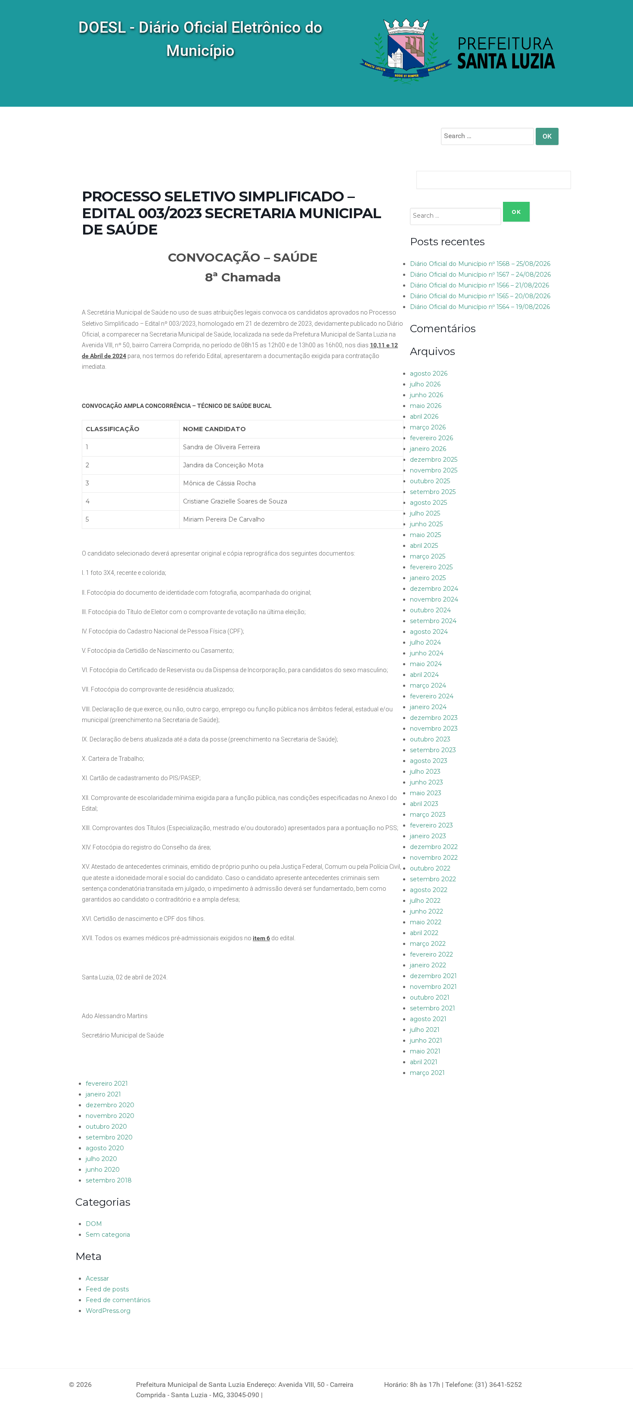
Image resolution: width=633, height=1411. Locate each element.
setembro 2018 (109, 1180)
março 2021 (427, 1073)
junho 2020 (103, 1169)
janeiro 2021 (103, 1094)
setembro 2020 (109, 1137)
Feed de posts (107, 1289)
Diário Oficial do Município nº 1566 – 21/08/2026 (479, 285)
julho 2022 (425, 901)
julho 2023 (425, 771)
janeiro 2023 (428, 836)
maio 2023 (425, 793)
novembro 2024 (434, 599)
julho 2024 (425, 642)
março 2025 (427, 556)
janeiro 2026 (428, 449)
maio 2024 (426, 664)
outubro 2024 (430, 610)
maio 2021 (425, 1051)
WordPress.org (108, 1311)
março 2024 (428, 685)
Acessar (97, 1278)
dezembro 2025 (433, 459)
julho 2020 (101, 1159)
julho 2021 (425, 1030)
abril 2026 (424, 416)
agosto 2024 (429, 632)
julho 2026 (425, 384)
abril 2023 (424, 804)
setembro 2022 (433, 879)
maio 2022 (425, 922)
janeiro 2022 (428, 965)
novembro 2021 (433, 987)
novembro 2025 (433, 470)
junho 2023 (426, 782)
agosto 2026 (428, 373)
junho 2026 (426, 395)
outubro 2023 (430, 739)
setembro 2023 (433, 750)
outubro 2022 (430, 868)
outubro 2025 (430, 481)
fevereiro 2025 (431, 567)
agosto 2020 (105, 1148)
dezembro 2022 (434, 847)
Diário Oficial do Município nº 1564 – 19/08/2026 (480, 307)
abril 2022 (424, 933)
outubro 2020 (106, 1126)
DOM (94, 1224)
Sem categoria (108, 1234)
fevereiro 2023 (431, 825)
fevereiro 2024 (431, 696)
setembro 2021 (432, 1008)
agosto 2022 (428, 890)
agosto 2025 (428, 502)
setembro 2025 (433, 492)
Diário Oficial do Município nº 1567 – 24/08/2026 (480, 274)
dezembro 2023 (434, 718)
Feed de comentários (118, 1300)
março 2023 (428, 814)
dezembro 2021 (433, 976)
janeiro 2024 (428, 707)
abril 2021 (424, 1062)
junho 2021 (426, 1040)
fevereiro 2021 (107, 1083)
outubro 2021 (430, 997)
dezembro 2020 (110, 1105)
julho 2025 (425, 513)
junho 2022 (426, 911)
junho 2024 (427, 653)
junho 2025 (426, 524)
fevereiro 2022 (431, 954)
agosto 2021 (428, 1019)
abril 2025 (424, 546)
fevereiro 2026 (431, 438)
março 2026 (428, 427)
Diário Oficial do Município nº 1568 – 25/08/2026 (480, 264)
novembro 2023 (434, 728)
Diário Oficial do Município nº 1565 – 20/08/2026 (480, 296)
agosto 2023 (428, 761)
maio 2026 (425, 406)
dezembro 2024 (434, 589)
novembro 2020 (110, 1116)
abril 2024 (424, 675)
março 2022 (428, 944)
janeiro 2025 (428, 578)
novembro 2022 (434, 857)
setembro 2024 (433, 621)
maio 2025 (425, 535)
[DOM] (458, 53)
